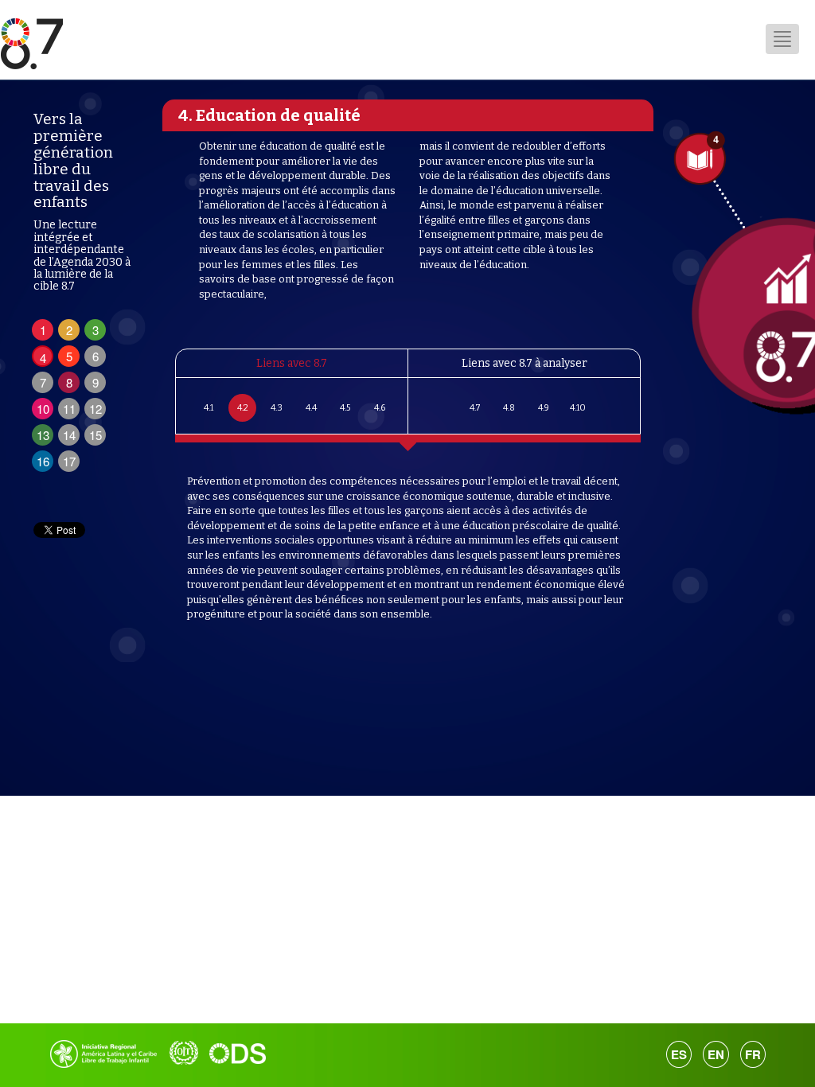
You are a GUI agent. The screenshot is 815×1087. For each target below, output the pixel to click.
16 (43, 461)
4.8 (509, 408)
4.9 (542, 408)
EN (716, 1054)
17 (69, 461)
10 (43, 408)
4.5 (345, 408)
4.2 (242, 408)
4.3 (277, 408)
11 (69, 408)
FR (753, 1054)
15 (95, 435)
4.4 (310, 408)
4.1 (208, 408)
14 (69, 435)
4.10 (577, 408)
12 (95, 408)
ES (679, 1054)
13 (43, 435)
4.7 (474, 408)
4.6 (378, 408)
